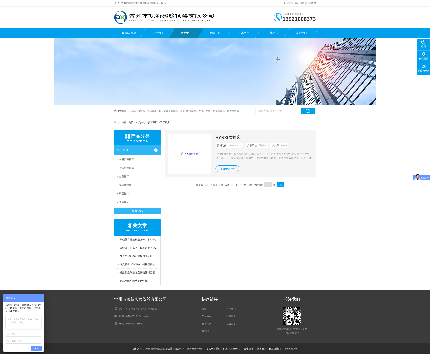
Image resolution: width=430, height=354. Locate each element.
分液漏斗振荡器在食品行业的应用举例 (139, 247)
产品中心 (186, 32)
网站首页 (130, 32)
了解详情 (225, 168)
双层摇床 (124, 193)
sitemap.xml (291, 348)
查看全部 (137, 210)
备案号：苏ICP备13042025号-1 (223, 348)
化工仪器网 (275, 348)
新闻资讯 (231, 316)
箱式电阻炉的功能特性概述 (135, 280)
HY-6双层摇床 (228, 137)
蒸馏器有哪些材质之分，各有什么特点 (139, 239)
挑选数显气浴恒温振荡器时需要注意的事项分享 (139, 272)
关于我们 (157, 32)
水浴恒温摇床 (126, 159)
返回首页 (288, 3)
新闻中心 (215, 32)
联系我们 (311, 3)
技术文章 (243, 32)
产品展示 (206, 316)
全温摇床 (124, 176)
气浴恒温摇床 (126, 167)
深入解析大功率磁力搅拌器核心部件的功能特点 (139, 264)
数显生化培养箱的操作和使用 (136, 256)
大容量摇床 (125, 185)
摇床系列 (153, 122)
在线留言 (299, 3)
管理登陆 (248, 348)
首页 (131, 122)
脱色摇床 (124, 202)
